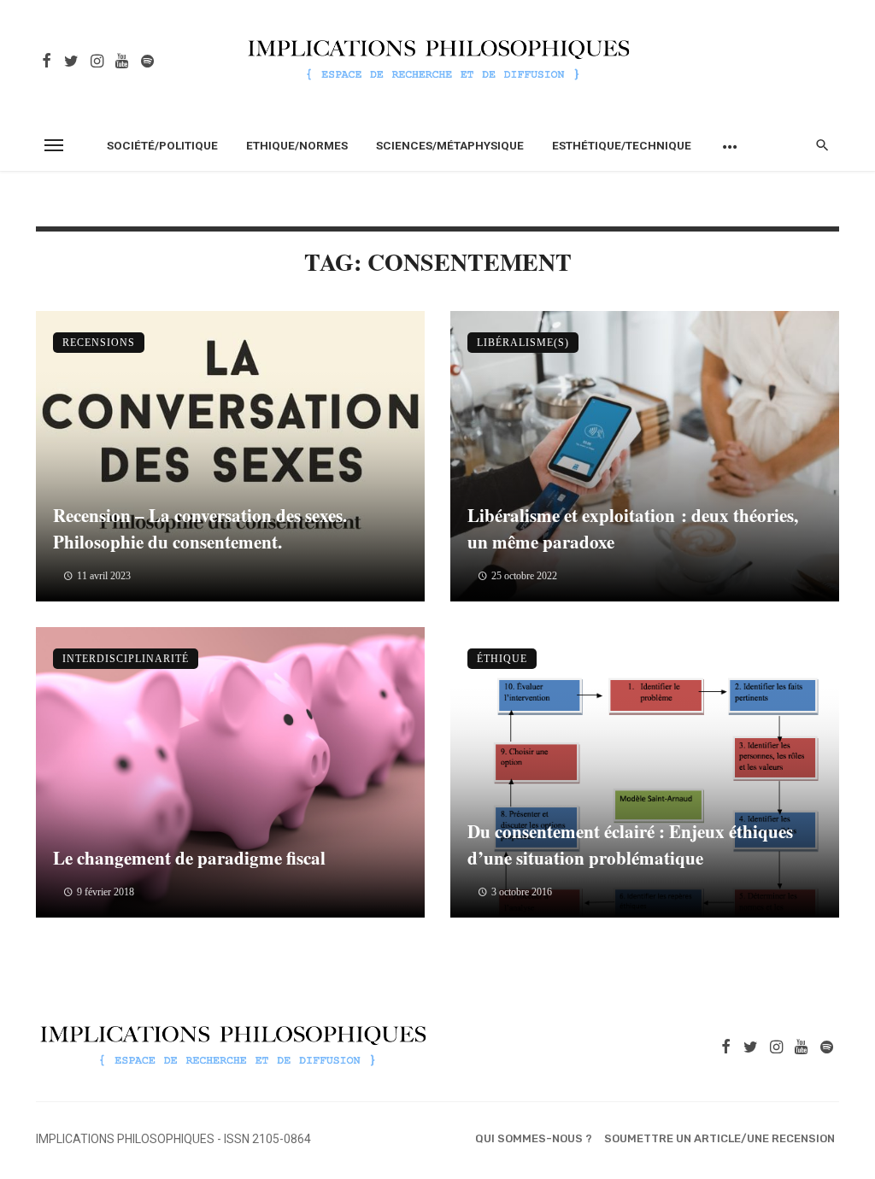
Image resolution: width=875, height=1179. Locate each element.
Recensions (98, 343)
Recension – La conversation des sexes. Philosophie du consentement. (200, 528)
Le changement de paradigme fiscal (189, 858)
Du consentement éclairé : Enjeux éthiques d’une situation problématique (630, 844)
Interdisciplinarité (125, 659)
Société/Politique (162, 145)
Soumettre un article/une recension (719, 1138)
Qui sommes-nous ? (533, 1138)
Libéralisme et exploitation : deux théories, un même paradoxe (632, 528)
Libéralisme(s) (523, 343)
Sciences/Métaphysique (450, 145)
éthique (502, 659)
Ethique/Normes (297, 145)
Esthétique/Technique (621, 145)
